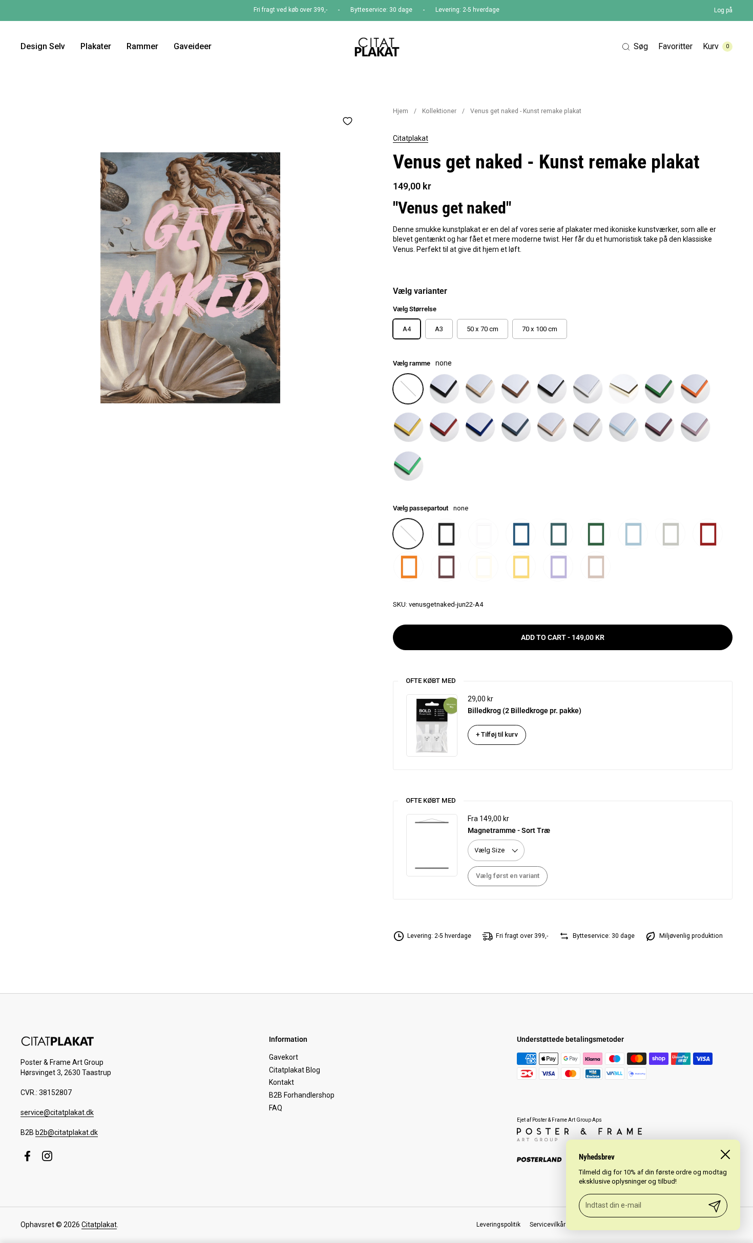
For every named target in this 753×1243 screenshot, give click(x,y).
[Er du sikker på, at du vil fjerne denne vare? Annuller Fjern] (190, 277)
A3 (439, 329)
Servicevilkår (548, 1224)
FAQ (275, 1108)
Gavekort (283, 1057)
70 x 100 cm (539, 329)
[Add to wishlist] (347, 121)
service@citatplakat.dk (57, 1112)
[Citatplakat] (376, 46)
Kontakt (281, 1082)
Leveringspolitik (498, 1224)
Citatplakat (410, 138)
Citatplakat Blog (294, 1070)
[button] (635, 46)
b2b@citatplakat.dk (66, 1132)
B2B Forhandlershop (301, 1095)
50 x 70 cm (482, 329)
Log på (723, 10)
